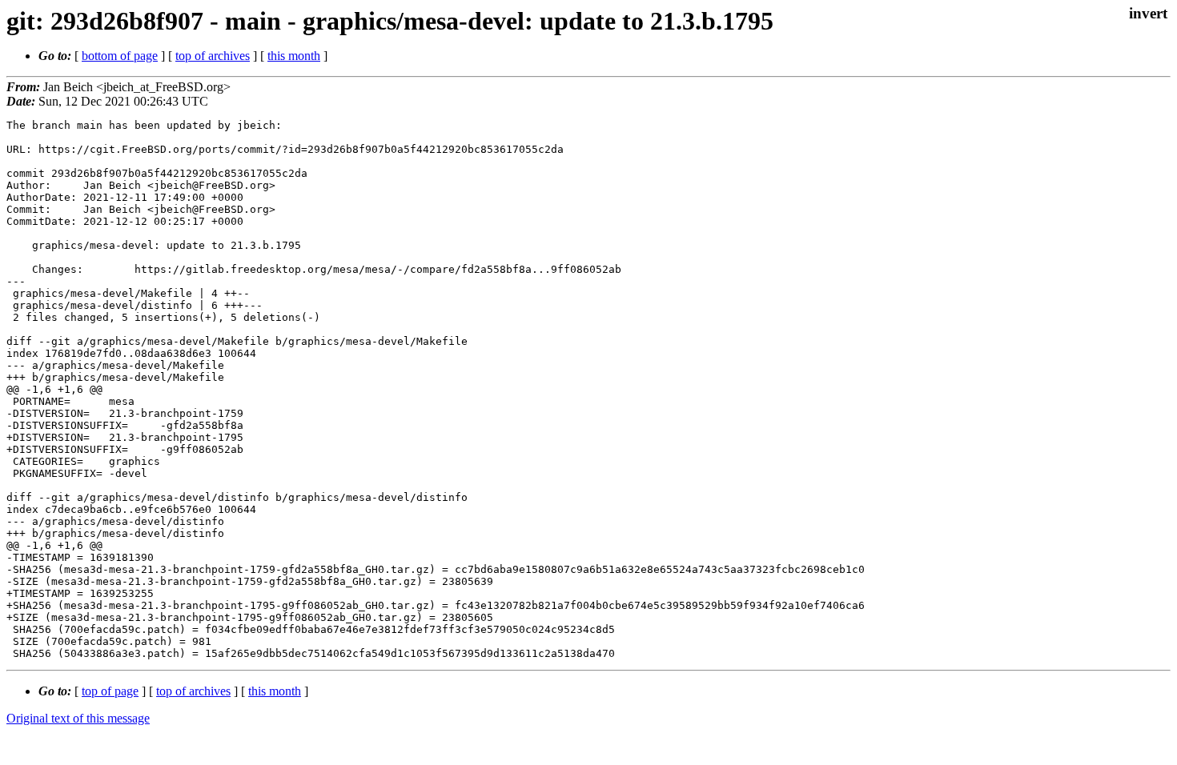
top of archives (212, 55)
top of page (110, 691)
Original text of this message (78, 718)
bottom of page (120, 55)
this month (293, 55)
